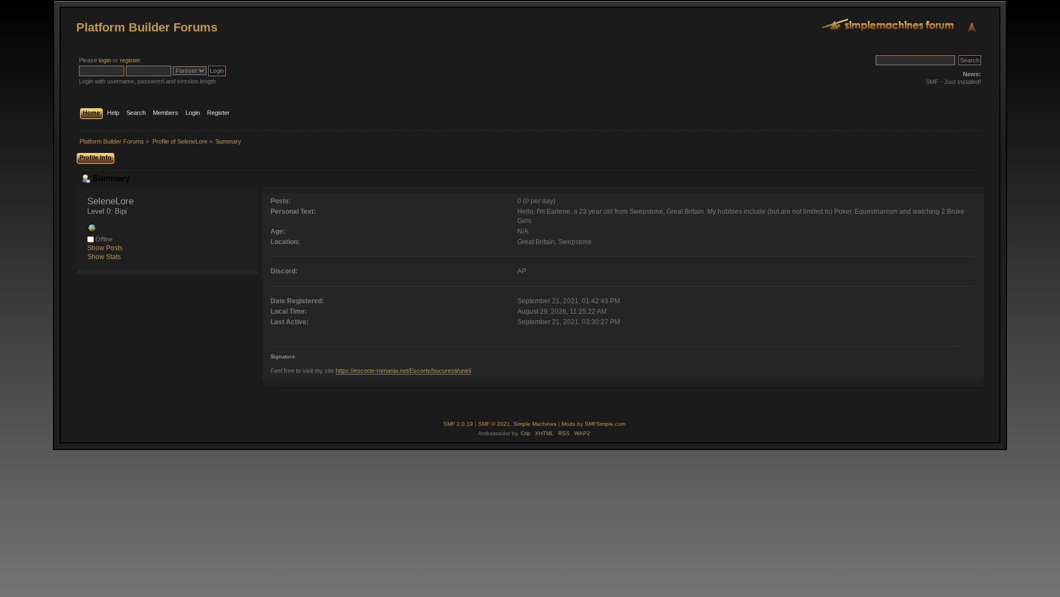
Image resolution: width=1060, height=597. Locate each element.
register (130, 60)
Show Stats (104, 257)
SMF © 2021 (494, 424)
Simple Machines (534, 424)
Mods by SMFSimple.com (593, 424)
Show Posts (105, 248)
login (105, 60)
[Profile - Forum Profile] (91, 230)
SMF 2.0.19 (458, 424)
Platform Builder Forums (147, 27)
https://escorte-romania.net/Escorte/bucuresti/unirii (403, 370)
